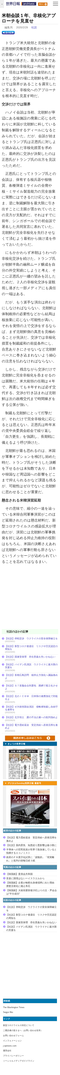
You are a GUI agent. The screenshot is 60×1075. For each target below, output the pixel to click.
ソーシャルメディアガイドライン (18, 1061)
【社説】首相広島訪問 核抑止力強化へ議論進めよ (31, 676)
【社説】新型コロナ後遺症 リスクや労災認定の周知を (31, 647)
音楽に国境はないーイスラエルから (25, 878)
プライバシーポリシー (13, 1056)
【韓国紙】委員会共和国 (19, 874)
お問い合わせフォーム (13, 1035)
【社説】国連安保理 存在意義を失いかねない (30, 656)
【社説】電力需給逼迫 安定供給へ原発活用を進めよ (31, 726)
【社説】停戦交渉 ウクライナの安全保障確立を (31, 638)
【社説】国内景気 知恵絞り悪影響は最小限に (31, 845)
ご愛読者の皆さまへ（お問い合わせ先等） (23, 1030)
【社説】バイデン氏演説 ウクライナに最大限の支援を (31, 666)
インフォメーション (12, 1040)
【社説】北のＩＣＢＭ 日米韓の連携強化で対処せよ (31, 697)
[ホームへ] (21, 4)
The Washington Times (13, 1007)
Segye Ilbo (8, 1012)
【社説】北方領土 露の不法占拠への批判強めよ (31, 717)
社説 (34, 27)
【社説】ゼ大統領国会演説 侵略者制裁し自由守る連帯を (31, 708)
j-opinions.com (9, 1046)
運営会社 (7, 1050)
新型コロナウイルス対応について (18, 1025)
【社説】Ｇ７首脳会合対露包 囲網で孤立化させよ (31, 687)
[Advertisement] (30, 599)
